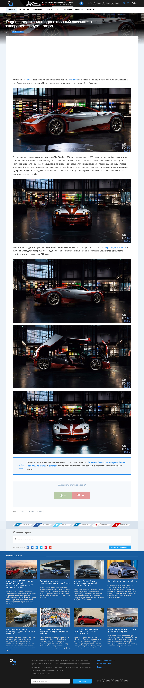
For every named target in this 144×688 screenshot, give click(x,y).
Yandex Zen (33, 466)
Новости (11, 9)
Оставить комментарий (119, 547)
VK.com (27, 547)
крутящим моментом (116, 248)
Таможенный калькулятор (73, 9)
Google (50, 547)
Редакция (101, 667)
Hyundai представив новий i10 (122, 581)
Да (64, 495)
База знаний (38, 9)
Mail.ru (36, 547)
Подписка (82, 681)
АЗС (57, 9)
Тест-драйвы (24, 9)
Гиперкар (22, 511)
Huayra (74, 80)
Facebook (92, 462)
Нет (83, 495)
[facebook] (90, 3)
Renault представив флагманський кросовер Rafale (55, 582)
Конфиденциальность (106, 660)
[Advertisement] (72, 59)
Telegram (52, 466)
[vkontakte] (117, 3)
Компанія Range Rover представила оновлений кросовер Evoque (85, 583)
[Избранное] (128, 3)
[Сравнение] (124, 3)
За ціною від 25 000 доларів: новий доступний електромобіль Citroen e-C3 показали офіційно (20, 584)
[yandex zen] (112, 3)
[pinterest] (103, 3)
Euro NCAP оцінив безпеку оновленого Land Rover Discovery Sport (86, 632)
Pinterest (123, 462)
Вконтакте (102, 462)
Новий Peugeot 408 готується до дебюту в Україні (121, 630)
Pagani (29, 80)
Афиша (49, 9)
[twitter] (99, 3)
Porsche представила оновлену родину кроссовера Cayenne (20, 632)
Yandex (45, 547)
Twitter (43, 466)
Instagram (113, 462)
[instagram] (94, 3)
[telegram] (108, 3)
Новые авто (92, 9)
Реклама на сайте (104, 664)
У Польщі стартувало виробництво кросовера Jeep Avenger (54, 632)
